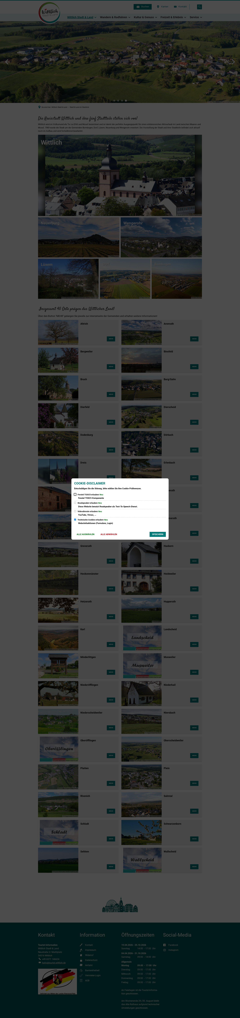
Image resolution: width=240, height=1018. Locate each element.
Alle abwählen (109, 534)
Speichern (157, 534)
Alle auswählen (85, 534)
